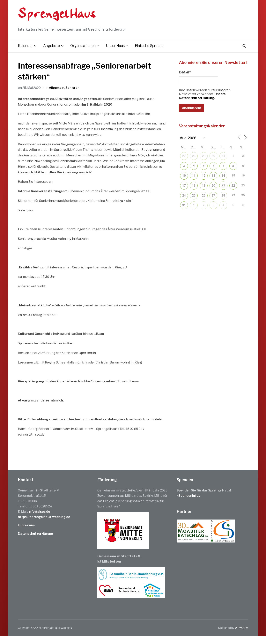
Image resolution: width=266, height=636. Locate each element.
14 (223, 175)
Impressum (26, 525)
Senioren (72, 88)
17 (184, 185)
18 (194, 185)
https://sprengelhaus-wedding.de (44, 517)
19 (203, 185)
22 (233, 185)
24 (184, 195)
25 (194, 195)
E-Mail (185, 72)
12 (203, 175)
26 (203, 195)
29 (203, 155)
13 (213, 175)
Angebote (51, 46)
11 (194, 175)
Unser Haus (115, 46)
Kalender (25, 46)
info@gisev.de (39, 511)
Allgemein (56, 88)
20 (213, 185)
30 (213, 155)
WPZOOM (241, 627)
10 (184, 175)
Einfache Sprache (149, 46)
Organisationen (83, 46)
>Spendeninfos (188, 496)
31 (223, 155)
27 (184, 155)
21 (223, 185)
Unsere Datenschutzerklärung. (202, 96)
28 (194, 155)
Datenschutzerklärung (35, 533)
